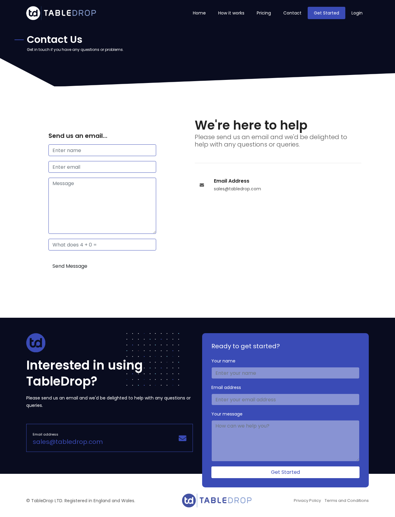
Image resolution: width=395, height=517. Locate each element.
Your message (227, 414)
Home (199, 13)
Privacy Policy (307, 500)
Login (357, 13)
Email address (226, 387)
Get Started (326, 13)
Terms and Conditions (347, 500)
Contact (292, 13)
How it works (231, 13)
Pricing (264, 13)
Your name (223, 361)
